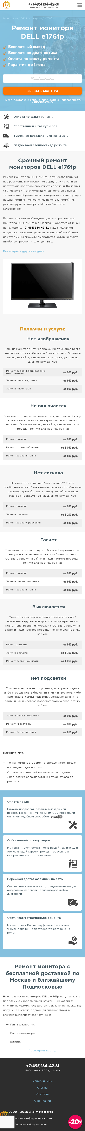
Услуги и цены (43, 1081)
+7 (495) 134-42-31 (43, 4)
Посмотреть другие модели (23, 251)
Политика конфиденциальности (31, 1118)
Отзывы (42, 1088)
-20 (75, 1122)
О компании (42, 1101)
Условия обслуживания (31, 1124)
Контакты (42, 1094)
